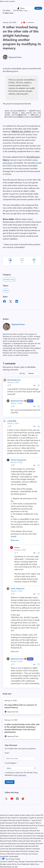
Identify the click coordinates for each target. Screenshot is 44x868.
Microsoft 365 (38, 838)
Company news (33, 851)
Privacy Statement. (19, 775)
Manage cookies (6, 864)
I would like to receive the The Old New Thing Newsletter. (21, 773)
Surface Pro (4, 815)
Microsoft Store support (26, 823)
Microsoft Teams (24, 841)
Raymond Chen (15, 57)
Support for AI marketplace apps (16, 846)
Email (7, 753)
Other (6, 290)
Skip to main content (7, 1)
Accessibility (4, 856)
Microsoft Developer (28, 843)
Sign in (38, 8)
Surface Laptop (14, 815)
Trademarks (25, 864)
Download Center (11, 823)
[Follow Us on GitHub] (17, 799)
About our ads (12, 867)
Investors (18, 854)
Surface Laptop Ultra (27, 815)
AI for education (38, 836)
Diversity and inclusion (30, 854)
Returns (38, 823)
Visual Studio (4, 851)
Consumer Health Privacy (9, 861)
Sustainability (13, 856)
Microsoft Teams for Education (18, 830)
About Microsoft (21, 851)
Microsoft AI (4, 838)
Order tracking (5, 825)
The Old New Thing (20, 10)
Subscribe (9, 782)
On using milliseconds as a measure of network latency (20, 706)
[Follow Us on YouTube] (11, 799)
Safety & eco (34, 864)
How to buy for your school (17, 833)
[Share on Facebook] (4, 302)
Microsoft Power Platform (9, 841)
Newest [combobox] (31, 373)
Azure (18, 843)
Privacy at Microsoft (7, 854)
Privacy (40, 861)
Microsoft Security (15, 838)
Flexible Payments (6, 828)
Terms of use (16, 864)
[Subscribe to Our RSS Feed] (22, 799)
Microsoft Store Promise (35, 825)
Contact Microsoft (31, 861)
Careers (12, 851)
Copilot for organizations (20, 818)
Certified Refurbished (18, 825)
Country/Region (11, 763)
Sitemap (21, 861)
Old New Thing (9, 279)
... (13, 13)
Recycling (3, 867)
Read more (15, 540)
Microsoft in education (21, 828)
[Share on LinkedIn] (16, 302)
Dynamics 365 (28, 838)
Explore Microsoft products (12, 820)
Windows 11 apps (29, 820)
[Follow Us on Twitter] (6, 799)
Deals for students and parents (21, 836)
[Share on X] (10, 302)
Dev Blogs (6, 10)
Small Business (11, 843)
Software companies (32, 848)
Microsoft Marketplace (17, 848)
